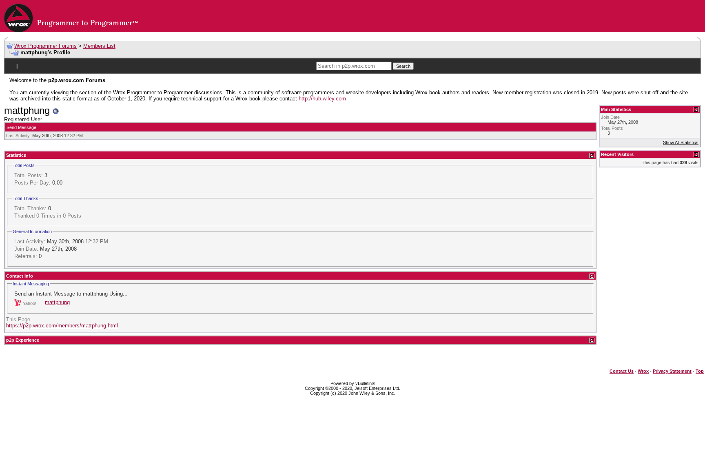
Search (403, 66)
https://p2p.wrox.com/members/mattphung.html (62, 326)
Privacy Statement (672, 371)
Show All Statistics (680, 142)
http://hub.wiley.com (322, 99)
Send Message (21, 127)
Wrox (643, 371)
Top (700, 371)
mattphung (57, 302)
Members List (99, 46)
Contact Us (622, 371)
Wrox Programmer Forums (45, 46)
